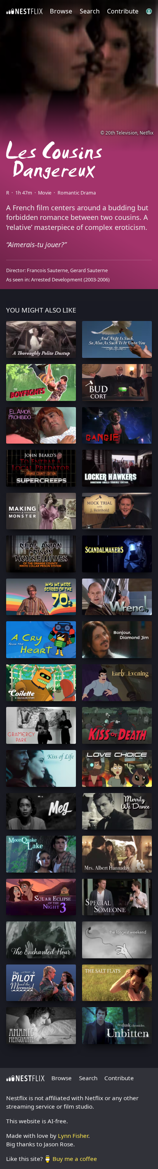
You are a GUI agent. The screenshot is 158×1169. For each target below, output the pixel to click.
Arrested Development (56, 279)
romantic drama (77, 193)
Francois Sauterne (47, 270)
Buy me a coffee (75, 1158)
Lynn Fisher (73, 1135)
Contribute (122, 11)
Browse (61, 11)
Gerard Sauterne (89, 270)
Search (90, 11)
